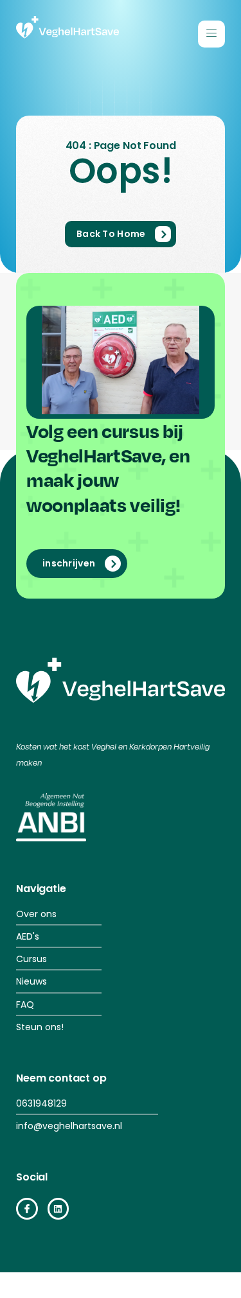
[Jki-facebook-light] (27, 1209)
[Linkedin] (58, 1209)
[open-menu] (211, 34)
